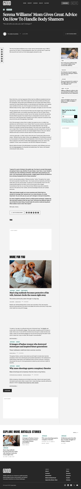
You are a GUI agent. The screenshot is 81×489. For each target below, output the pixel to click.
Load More (7, 390)
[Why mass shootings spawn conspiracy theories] (50, 439)
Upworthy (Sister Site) (51, 480)
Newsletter (48, 475)
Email (64, 113)
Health (41, 3)
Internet (64, 79)
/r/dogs (25, 330)
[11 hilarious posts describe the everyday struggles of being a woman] (69, 439)
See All (75, 432)
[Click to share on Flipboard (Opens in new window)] (2, 56)
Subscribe (65, 3)
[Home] (4, 9)
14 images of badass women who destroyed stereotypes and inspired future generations (28, 345)
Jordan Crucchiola (13, 34)
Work (63, 60)
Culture (46, 3)
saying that (34, 140)
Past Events (24, 290)
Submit (76, 117)
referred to (35, 137)
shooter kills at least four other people (28, 382)
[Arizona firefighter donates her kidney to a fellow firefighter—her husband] (69, 99)
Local (63, 97)
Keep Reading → (13, 338)
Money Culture (65, 88)
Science (35, 3)
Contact (47, 473)
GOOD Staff (18, 301)
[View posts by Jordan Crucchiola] (4, 34)
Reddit (44, 328)
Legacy (18, 290)
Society (30, 3)
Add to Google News (71, 33)
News (24, 3)
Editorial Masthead (50, 477)
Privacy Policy (70, 120)
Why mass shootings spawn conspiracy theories (30, 368)
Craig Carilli (13, 353)
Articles (9, 9)
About (47, 471)
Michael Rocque (27, 374)
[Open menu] (76, 3)
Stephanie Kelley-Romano (16, 374)
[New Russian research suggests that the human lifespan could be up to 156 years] (69, 72)
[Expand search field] (72, 3)
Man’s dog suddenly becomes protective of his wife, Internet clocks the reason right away (29, 293)
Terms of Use (64, 120)
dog (26, 308)
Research (64, 70)
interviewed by (18, 147)
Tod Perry (12, 301)
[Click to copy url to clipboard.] (2, 61)
